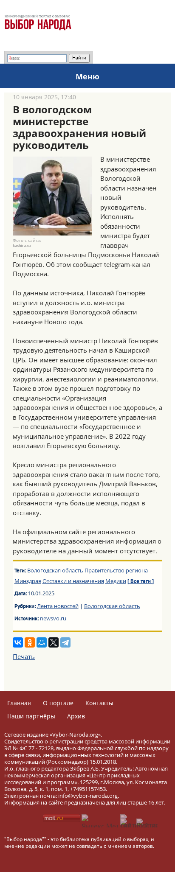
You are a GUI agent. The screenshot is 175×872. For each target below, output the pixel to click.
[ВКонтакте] (18, 642)
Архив (76, 716)
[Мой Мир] (42, 642)
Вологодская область (55, 570)
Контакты (99, 703)
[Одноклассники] (30, 642)
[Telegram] (65, 642)
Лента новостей (58, 606)
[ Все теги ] (140, 581)
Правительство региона (116, 570)
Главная (19, 703)
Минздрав (27, 581)
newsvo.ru (53, 618)
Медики (115, 581)
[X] (53, 642)
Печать (24, 656)
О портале (58, 703)
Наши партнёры (31, 716)
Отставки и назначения (73, 581)
